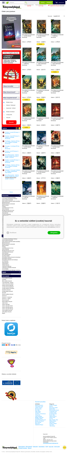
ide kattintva (51, 227)
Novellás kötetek (5, 255)
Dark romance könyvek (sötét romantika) (11, 201)
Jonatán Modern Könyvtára (8, 288)
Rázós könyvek (5, 300)
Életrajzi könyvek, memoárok (8, 203)
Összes (11, 192)
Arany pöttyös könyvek (7, 278)
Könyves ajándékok (6, 214)
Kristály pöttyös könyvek (7, 291)
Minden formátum (10, 111)
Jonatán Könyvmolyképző (8, 286)
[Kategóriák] (64, 447)
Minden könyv (9, 102)
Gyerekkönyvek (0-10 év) (7, 207)
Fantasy (4, 206)
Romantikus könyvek (6, 258)
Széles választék (6, 304)
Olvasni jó (4, 295)
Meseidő (4, 292)
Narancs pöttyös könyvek (7, 294)
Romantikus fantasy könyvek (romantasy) (11, 257)
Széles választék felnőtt (7, 306)
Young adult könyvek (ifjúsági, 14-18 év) (11, 270)
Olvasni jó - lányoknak (7, 297)
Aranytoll (4, 279)
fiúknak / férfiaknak (10, 105)
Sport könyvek (5, 262)
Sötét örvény (5, 303)
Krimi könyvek (5, 253)
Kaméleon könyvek (6, 289)
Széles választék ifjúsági (7, 308)
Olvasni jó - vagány (6, 298)
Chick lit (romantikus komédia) (9, 197)
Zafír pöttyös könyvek (6, 311)
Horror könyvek (5, 209)
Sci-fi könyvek (5, 261)
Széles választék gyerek (7, 307)
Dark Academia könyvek (7, 200)
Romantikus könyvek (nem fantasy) (10, 259)
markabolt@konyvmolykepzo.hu (50, 443)
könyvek (8, 117)
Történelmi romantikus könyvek (9, 267)
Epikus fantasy (5, 205)
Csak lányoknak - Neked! (7, 282)
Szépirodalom (5, 263)
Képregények (5, 213)
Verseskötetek (5, 268)
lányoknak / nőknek (11, 108)
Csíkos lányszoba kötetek (7, 284)
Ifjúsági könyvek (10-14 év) (8, 210)
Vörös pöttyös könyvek (7, 310)
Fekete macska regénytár (7, 285)
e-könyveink (9, 114)
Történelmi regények (6, 266)
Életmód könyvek (6, 202)
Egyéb (3, 313)
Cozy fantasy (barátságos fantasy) (9, 198)
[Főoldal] (7, 2)
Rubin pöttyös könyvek (7, 301)
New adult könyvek (6, 254)
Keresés (11, 122)
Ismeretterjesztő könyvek (7, 211)
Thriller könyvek (5, 265)
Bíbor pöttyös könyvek (7, 281)
